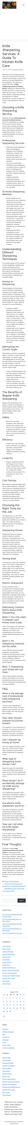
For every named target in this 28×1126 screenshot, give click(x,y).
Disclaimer (5, 1040)
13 (20, 1001)
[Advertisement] (14, 25)
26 (17, 1008)
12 (17, 1001)
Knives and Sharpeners (11, 881)
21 (23, 1005)
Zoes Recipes (6, 984)
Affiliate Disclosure (8, 1032)
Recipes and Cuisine (8, 978)
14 (23, 1001)
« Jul (3, 1016)
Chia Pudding (6, 949)
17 (10, 1005)
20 (20, 1005)
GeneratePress (14, 1123)
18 (13, 1005)
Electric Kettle (6, 957)
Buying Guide (6, 946)
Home (4, 1042)
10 (10, 1001)
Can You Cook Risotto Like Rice (12, 933)
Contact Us (5, 1037)
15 (3, 1005)
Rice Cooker (6, 981)
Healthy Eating (6, 962)
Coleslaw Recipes (7, 951)
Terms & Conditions (8, 1048)
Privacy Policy (6, 1045)
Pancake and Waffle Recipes (11, 976)
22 (4, 1008)
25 (14, 1008)
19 (17, 1005)
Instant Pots (6, 965)
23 (7, 1008)
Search (21, 900)
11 (13, 1001)
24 (10, 1008)
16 (7, 1005)
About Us (5, 1029)
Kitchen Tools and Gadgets (10, 970)
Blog (3, 1034)
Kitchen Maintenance (9, 967)
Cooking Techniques (8, 954)
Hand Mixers (6, 959)
